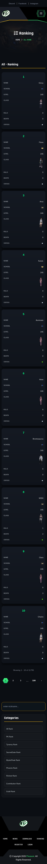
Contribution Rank (13, 784)
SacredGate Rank (13, 752)
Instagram (34, 4)
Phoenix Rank (11, 768)
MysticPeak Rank (13, 760)
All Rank (9, 729)
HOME (5, 838)
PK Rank (9, 737)
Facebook (22, 4)
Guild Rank (10, 791)
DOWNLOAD (27, 838)
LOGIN (30, 844)
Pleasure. (30, 856)
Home (18, 39)
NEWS (15, 838)
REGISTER (19, 844)
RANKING (40, 838)
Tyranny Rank (11, 744)
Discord (12, 4)
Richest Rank (11, 776)
